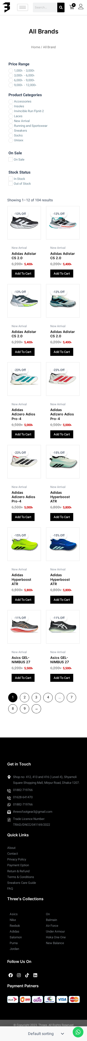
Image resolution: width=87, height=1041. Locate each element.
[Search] (61, 7)
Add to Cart (23, 273)
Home (35, 47)
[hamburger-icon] (22, 7)
